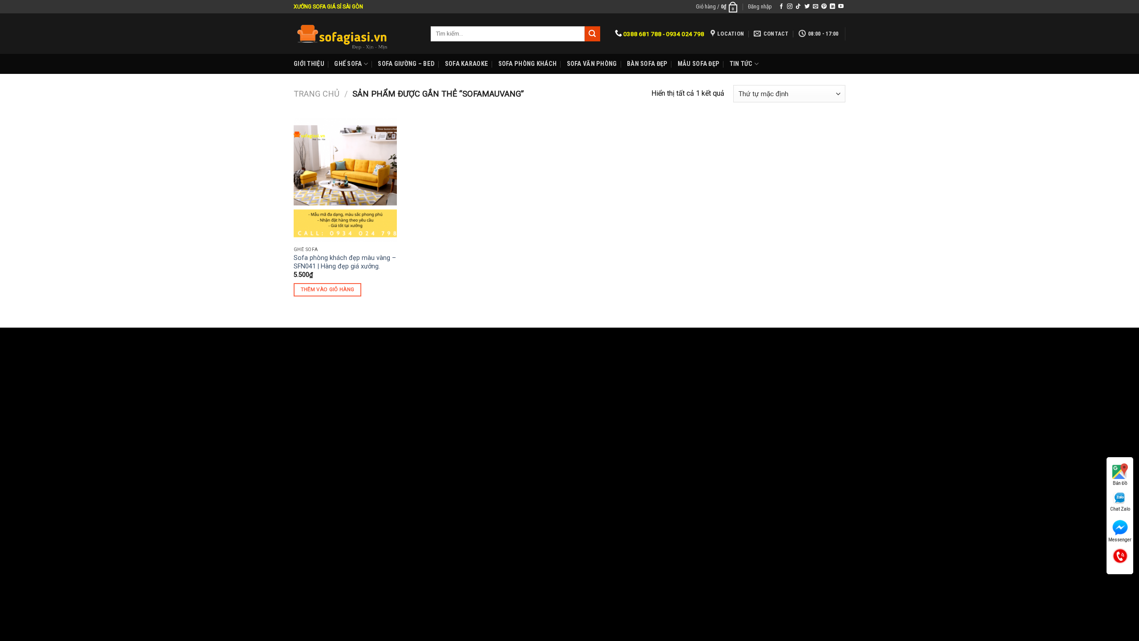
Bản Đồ (1120, 483)
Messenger (1119, 539)
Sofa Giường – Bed (406, 64)
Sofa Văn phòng (592, 64)
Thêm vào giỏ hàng (328, 289)
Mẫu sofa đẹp (698, 64)
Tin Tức (741, 64)
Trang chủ (316, 93)
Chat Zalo (1120, 509)
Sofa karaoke (466, 64)
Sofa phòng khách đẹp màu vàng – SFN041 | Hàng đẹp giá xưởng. (345, 262)
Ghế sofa (348, 64)
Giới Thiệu (309, 64)
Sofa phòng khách (527, 64)
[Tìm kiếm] (592, 33)
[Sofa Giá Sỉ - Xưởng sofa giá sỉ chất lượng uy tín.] (355, 33)
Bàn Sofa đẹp (647, 64)
